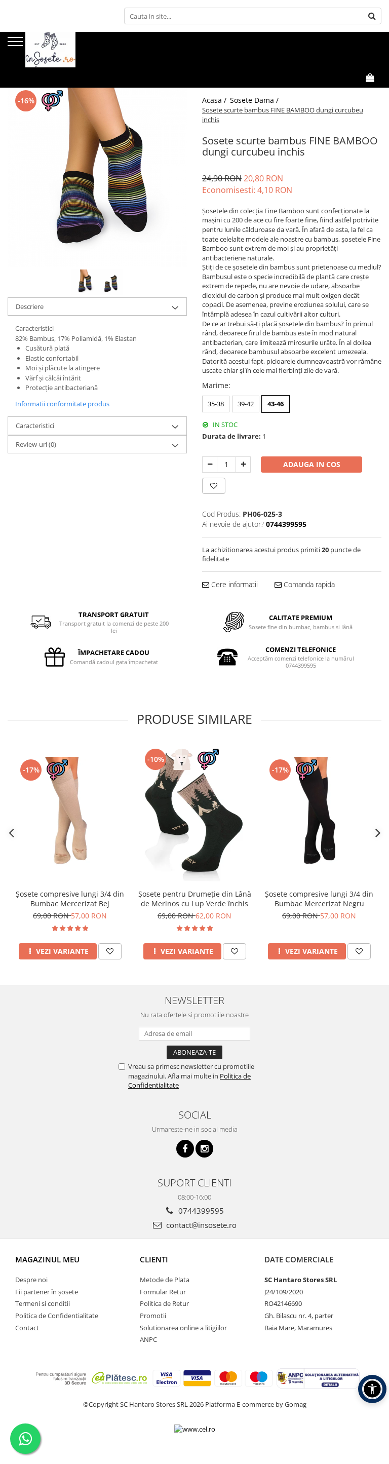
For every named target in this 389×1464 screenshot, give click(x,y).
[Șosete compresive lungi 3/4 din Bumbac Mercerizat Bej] (70, 814)
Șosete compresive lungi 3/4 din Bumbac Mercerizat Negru (319, 898)
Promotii (153, 1315)
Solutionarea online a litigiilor (183, 1327)
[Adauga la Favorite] (110, 951)
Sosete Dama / (255, 100)
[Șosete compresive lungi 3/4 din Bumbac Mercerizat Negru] (319, 814)
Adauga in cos (311, 464)
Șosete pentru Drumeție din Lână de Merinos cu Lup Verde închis (194, 898)
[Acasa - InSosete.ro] (58, 49)
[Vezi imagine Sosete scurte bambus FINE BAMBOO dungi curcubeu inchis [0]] (84, 282)
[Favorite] (213, 486)
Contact (27, 1327)
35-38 (216, 403)
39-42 (246, 403)
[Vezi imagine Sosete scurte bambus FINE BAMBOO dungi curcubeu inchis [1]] (110, 282)
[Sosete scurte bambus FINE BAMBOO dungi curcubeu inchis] (97, 177)
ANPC (148, 1339)
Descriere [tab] (30, 306)
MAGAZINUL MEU (47, 1259)
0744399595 (200, 1211)
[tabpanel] (97, 177)
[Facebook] (185, 1149)
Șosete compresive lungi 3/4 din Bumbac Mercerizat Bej (70, 898)
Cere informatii (233, 584)
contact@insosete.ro (200, 1225)
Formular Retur (163, 1291)
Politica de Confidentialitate (56, 1315)
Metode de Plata (164, 1279)
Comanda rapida (308, 584)
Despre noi (31, 1279)
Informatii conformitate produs (62, 403)
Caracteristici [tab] (35, 425)
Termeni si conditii (42, 1303)
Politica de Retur (164, 1303)
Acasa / (215, 100)
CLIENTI (154, 1259)
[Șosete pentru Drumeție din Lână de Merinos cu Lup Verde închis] (194, 813)
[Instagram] (204, 1149)
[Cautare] (372, 16)
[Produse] (16, 44)
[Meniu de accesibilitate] (372, 1389)
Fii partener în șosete (46, 1291)
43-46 (275, 403)
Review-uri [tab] (36, 444)
